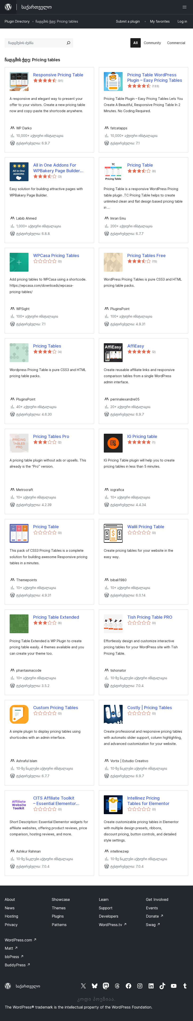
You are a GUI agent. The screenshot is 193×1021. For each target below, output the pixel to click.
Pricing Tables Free (146, 255)
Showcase (61, 899)
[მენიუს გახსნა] (185, 7)
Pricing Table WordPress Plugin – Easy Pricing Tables (154, 77)
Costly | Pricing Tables (149, 707)
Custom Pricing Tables (55, 707)
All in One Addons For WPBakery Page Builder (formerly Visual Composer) (61, 168)
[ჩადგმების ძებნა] (68, 43)
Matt (11, 948)
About (10, 899)
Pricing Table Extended (56, 617)
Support (106, 908)
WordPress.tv (113, 924)
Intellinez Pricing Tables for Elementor (148, 801)
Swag (153, 924)
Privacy (11, 924)
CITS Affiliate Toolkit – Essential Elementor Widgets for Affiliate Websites (54, 801)
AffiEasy (135, 345)
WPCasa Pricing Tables (56, 255)
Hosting (11, 916)
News (10, 908)
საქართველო (28, 986)
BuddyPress (17, 965)
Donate (155, 916)
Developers (108, 916)
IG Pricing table (142, 436)
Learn (104, 899)
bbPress (14, 956)
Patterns (59, 924)
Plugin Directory (17, 21)
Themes (59, 908)
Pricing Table (140, 165)
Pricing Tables (47, 345)
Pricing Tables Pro (51, 436)
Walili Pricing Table (145, 526)
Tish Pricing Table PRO (149, 617)
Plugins (58, 916)
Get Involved (157, 899)
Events (152, 908)
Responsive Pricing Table (58, 74)
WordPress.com (21, 940)
